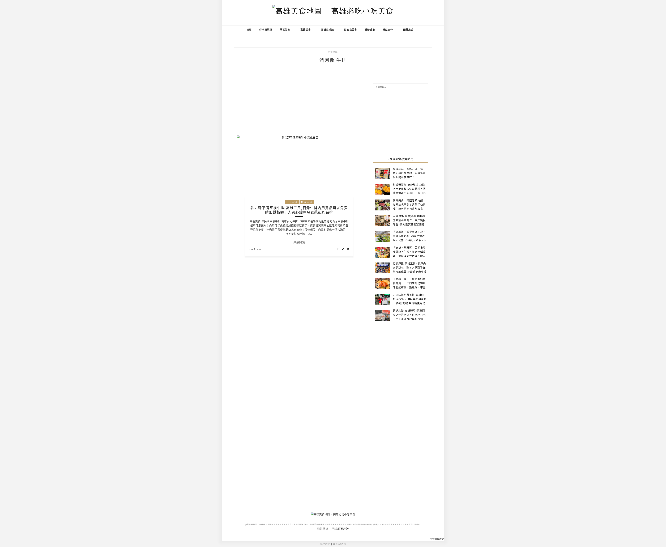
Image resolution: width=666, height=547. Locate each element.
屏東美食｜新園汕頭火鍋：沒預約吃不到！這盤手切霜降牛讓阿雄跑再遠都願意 (409, 204)
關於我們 (325, 544)
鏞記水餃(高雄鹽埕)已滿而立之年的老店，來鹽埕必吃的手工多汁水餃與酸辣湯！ (409, 314)
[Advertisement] (299, 103)
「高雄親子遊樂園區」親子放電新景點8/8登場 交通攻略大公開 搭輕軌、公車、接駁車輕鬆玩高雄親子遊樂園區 (409, 240)
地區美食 (285, 29)
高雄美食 (305, 29)
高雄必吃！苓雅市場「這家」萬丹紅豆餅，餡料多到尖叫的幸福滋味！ (409, 173)
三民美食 (291, 202)
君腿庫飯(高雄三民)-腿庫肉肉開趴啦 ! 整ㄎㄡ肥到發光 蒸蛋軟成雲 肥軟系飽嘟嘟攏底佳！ (409, 269)
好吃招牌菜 (265, 29)
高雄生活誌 (328, 29)
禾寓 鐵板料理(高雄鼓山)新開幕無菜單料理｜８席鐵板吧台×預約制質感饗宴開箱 (409, 220)
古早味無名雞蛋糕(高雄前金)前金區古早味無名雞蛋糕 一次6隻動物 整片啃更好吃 (410, 299)
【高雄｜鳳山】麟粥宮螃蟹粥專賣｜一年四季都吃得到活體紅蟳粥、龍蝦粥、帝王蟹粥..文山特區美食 (409, 285)
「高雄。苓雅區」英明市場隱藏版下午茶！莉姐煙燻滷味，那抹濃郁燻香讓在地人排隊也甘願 (409, 254)
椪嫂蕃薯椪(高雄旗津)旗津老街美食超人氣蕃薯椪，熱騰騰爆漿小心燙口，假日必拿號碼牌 (409, 191)
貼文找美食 (350, 29)
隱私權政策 (340, 544)
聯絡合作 (388, 29)
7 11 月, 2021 (255, 249)
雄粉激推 (370, 29)
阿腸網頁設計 (340, 528)
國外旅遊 (408, 29)
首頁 (248, 29)
